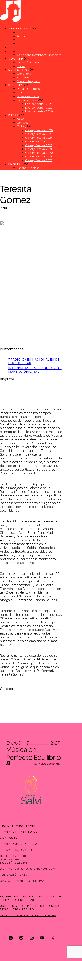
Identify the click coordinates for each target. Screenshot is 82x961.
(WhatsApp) (25, 825)
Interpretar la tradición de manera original (35, 369)
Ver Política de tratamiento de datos (28, 915)
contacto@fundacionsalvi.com (28, 868)
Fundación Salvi (14, 874)
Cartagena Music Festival (23, 880)
